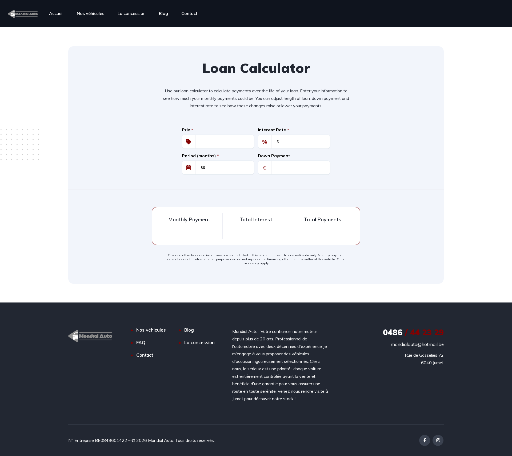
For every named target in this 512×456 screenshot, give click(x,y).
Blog (163, 13)
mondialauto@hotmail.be (417, 344)
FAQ (140, 342)
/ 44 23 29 (413, 332)
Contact (189, 13)
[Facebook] (424, 440)
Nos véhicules (90, 13)
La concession (132, 13)
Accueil (56, 13)
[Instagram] (438, 440)
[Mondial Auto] (23, 13)
